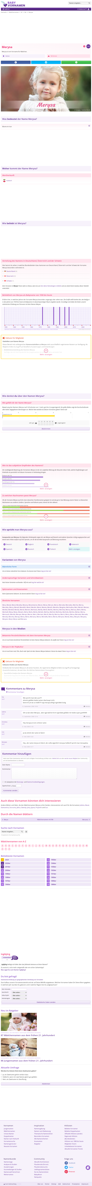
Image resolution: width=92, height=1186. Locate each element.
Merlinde (65, 612)
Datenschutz (66, 1184)
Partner (47, 1184)
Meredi (16, 607)
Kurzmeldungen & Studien (13, 1169)
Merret (29, 614)
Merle (30, 612)
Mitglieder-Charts (70, 1144)
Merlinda (59, 612)
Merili (45, 610)
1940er (53, 863)
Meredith (23, 607)
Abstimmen (46, 429)
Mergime (62, 607)
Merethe (56, 607)
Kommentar (6, 769)
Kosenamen (38, 1141)
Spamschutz (6, 786)
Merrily (51, 614)
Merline (71, 612)
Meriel (22, 610)
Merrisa (57, 614)
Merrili (46, 614)
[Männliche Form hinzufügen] (89, 567)
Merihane (34, 610)
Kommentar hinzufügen (16, 692)
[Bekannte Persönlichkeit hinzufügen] (89, 636)
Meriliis (50, 610)
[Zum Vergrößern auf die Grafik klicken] (46, 318)
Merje (15, 612)
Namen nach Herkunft (11, 1139)
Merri (35, 614)
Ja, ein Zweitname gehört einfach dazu (15, 1075)
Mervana (33, 617)
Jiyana (33, 807)
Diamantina (5, 807)
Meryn (15, 619)
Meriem (27, 610)
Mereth (49, 607)
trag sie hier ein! (46, 571)
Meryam (77, 617)
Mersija (17, 617)
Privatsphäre (76, 1184)
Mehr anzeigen (74, 549)
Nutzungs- (20, 782)
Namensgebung (39, 1129)
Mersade (85, 614)
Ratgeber (37, 1144)
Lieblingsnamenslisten (41, 1169)
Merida (16, 610)
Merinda (62, 610)
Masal (87, 805)
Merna (82, 612)
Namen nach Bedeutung (42, 1131)
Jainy (28, 807)
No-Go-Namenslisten (41, 1172)
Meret (39, 607)
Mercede (62, 605)
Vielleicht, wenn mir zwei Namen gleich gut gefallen (20, 1077)
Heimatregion (6, 998)
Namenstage (8, 1162)
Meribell (11, 610)
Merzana (24, 619)
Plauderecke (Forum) (41, 1164)
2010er (7, 867)
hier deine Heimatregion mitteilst (51, 286)
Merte (27, 617)
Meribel (4, 610)
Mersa (72, 614)
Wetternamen (8, 1175)
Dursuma (13, 807)
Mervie (55, 617)
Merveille (45, 617)
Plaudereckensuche (41, 1167)
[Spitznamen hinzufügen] (89, 589)
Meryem (5, 619)
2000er (7, 870)
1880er (53, 884)
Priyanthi (39, 807)
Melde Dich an (56, 758)
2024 (7, 860)
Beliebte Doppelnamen (72, 1131)
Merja (11, 612)
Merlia (35, 612)
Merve (39, 617)
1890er (53, 881)
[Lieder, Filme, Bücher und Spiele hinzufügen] (89, 647)
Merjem (20, 612)
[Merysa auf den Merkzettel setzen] (3, 56)
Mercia (81, 605)
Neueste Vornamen (10, 1146)
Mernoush (5, 614)
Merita (83, 610)
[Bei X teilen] (46, 62)
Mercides (5, 607)
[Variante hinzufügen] (89, 578)
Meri (75, 607)
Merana (25, 605)
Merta (22, 617)
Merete (44, 607)
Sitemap (53, 1184)
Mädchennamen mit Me (45, 820)
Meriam (86, 607)
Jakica (18, 807)
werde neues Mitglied (71, 758)
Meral (14, 605)
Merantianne (32, 605)
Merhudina (70, 607)
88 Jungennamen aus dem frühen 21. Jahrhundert (27, 1060)
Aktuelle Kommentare (41, 1162)
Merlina (46, 612)
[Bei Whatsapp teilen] (76, 62)
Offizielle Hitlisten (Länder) (73, 1134)
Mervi (50, 617)
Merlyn (77, 612)
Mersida (5, 617)
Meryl (10, 619)
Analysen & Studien (10, 1164)
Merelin (33, 607)
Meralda (19, 605)
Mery (71, 617)
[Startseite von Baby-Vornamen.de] (13, 6)
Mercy (11, 607)
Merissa (73, 610)
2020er (7, 863)
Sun (46, 807)
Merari (40, 605)
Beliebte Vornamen (71, 1129)
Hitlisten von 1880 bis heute (74, 1141)
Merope (18, 614)
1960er (7, 884)
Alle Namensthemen (41, 1139)
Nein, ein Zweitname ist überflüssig (14, 1079)
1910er (53, 874)
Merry (67, 614)
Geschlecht (5, 992)
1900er (53, 877)
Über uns (40, 1184)
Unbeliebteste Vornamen (73, 1146)
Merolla (12, 614)
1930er (53, 867)
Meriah (80, 607)
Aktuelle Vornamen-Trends (74, 1149)
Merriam (40, 614)
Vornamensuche (9, 1141)
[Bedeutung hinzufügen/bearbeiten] (89, 126)
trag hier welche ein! (37, 582)
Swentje (23, 807)
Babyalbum (38, 1175)
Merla (26, 612)
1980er (7, 877)
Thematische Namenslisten (43, 1134)
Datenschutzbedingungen (36, 782)
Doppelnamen (9, 1136)
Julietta (82, 805)
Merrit (62, 614)
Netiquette (38, 1177)
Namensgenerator (10, 1144)
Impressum (84, 1184)
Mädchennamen (9, 1131)
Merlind (52, 612)
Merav (45, 605)
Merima (55, 610)
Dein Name (6, 765)
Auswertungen (9, 1167)
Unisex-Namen (9, 1134)
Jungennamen (8, 1129)
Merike (40, 610)
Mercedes (68, 605)
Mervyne (61, 617)
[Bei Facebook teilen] (16, 62)
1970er (7, 881)
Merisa (68, 610)
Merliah (40, 612)
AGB (59, 1184)
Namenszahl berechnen (12, 1172)
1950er (53, 860)
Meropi (24, 614)
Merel (28, 607)
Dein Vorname (6, 989)
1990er (7, 874)
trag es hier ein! (71, 651)
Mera (4, 605)
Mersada (78, 614)
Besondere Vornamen (41, 1136)
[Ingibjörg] (9, 961)
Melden (88, 706)
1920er (53, 870)
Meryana (83, 617)
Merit (78, 610)
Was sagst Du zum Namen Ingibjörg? (13, 970)
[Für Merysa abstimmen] (48, 56)
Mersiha (11, 617)
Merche (75, 605)
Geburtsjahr (5, 995)
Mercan (50, 605)
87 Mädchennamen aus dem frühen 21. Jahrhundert (28, 1035)
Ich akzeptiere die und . (24, 782)
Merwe (67, 617)
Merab (9, 605)
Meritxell (5, 612)
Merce (56, 605)
